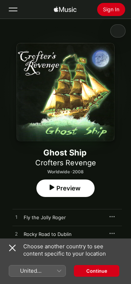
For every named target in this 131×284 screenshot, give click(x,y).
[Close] (12, 248)
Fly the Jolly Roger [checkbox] (45, 217)
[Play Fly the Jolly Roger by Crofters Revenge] (16, 217)
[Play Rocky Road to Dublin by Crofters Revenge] (16, 234)
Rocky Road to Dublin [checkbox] (48, 234)
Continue (96, 271)
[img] (65, 9)
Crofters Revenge (65, 162)
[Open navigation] (13, 9)
